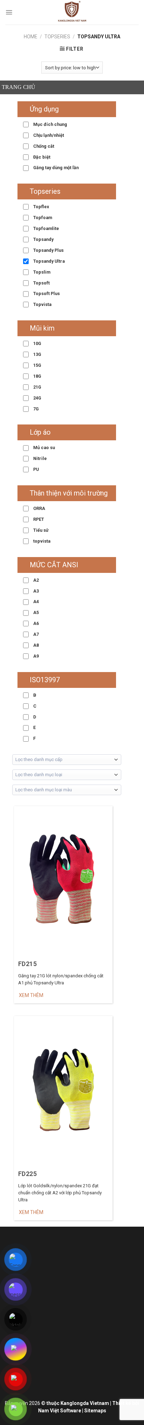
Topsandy (42, 239)
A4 (35, 601)
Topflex (40, 206)
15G (36, 365)
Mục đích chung (49, 124)
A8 (35, 645)
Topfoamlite (45, 228)
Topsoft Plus (46, 293)
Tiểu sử (40, 530)
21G (36, 387)
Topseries (57, 36)
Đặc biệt (41, 157)
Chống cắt (43, 146)
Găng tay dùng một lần (55, 167)
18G (36, 376)
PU (35, 469)
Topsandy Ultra (48, 261)
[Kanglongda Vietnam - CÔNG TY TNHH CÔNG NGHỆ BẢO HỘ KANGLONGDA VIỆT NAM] (72, 12)
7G (35, 408)
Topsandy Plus (48, 250)
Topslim (41, 272)
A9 (35, 656)
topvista (41, 541)
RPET (38, 519)
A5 (35, 612)
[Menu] (9, 12)
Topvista (41, 304)
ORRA (38, 508)
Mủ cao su (43, 447)
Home (30, 36)
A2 (35, 580)
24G (36, 398)
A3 (35, 591)
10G (36, 343)
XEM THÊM (31, 995)
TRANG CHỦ (18, 87)
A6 (35, 623)
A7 (35, 634)
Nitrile (39, 458)
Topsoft (41, 283)
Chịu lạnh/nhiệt (48, 135)
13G (36, 354)
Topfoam (42, 217)
